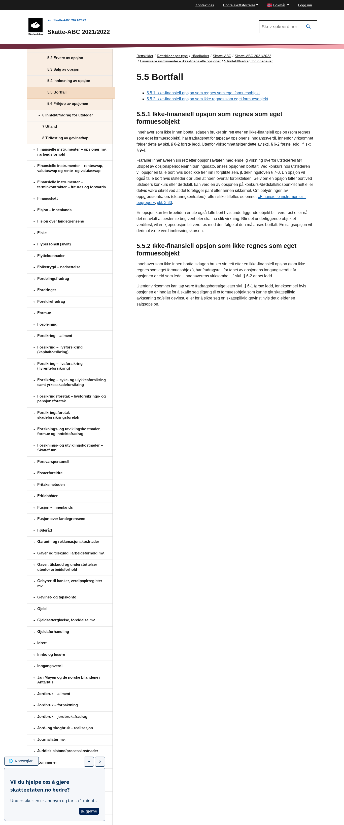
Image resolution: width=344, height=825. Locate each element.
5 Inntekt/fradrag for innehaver (248, 61)
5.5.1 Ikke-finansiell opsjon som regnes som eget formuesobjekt (203, 93)
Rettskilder (144, 56)
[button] (278, 5)
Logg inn (305, 5)
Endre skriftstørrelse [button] (239, 5)
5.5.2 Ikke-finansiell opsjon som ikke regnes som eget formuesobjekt (207, 99)
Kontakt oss (204, 5)
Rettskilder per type (172, 56)
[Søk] (308, 27)
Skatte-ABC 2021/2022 (69, 20)
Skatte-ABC (222, 56)
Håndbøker (200, 56)
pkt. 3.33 (164, 202)
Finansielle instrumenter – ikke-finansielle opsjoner (180, 61)
